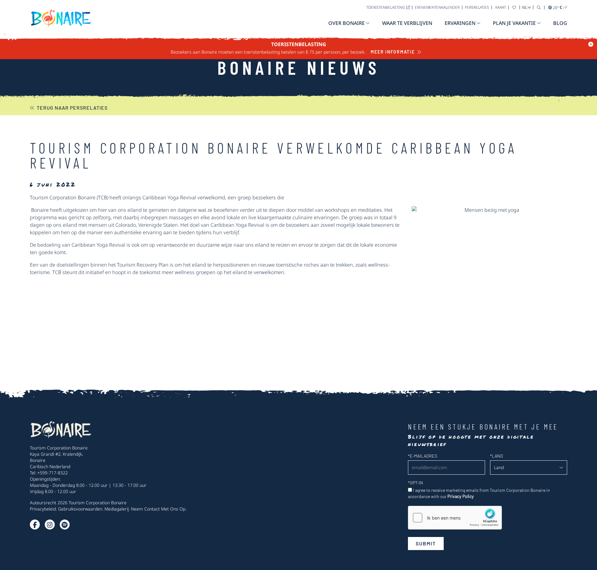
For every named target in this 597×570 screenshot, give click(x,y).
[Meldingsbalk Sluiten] (590, 44)
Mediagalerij (116, 509)
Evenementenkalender (437, 7)
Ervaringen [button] (460, 23)
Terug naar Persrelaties (72, 108)
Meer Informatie (392, 52)
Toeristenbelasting (385, 7)
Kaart (500, 7)
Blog (560, 23)
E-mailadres (422, 455)
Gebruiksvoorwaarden (80, 509)
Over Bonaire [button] (346, 23)
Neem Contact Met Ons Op (158, 509)
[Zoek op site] (539, 7)
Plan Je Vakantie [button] (514, 23)
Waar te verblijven (407, 23)
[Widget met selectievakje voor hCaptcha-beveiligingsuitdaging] (455, 518)
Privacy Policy (460, 496)
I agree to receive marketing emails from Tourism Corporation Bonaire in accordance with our (479, 493)
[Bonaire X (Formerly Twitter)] (35, 525)
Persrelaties (477, 7)
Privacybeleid (43, 509)
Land (496, 455)
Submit (426, 543)
